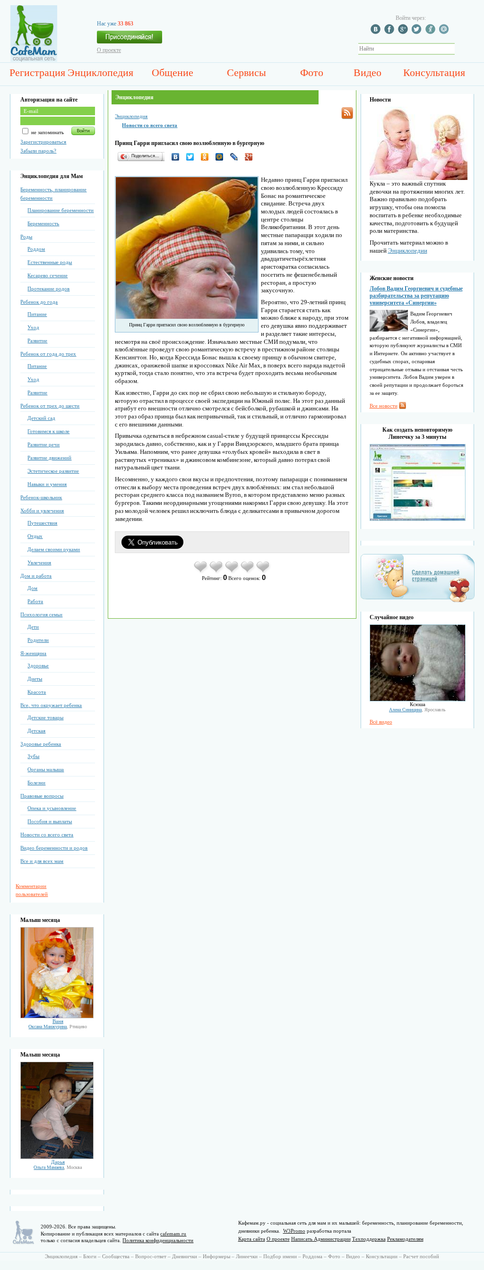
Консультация (434, 72)
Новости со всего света (46, 834)
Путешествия (42, 523)
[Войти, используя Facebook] (390, 32)
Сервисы (246, 72)
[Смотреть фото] (57, 1016)
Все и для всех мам (41, 861)
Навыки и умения (47, 484)
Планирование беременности (60, 210)
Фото (311, 72)
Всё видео (381, 721)
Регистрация (37, 72)
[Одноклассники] (207, 157)
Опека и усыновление (51, 808)
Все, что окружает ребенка (51, 705)
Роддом (36, 249)
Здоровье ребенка (40, 744)
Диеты (34, 679)
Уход (33, 327)
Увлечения (39, 562)
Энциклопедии (407, 250)
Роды (26, 236)
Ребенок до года (39, 302)
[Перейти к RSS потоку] (347, 113)
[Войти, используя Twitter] (418, 32)
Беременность (43, 223)
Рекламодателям (405, 1239)
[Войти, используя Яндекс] (431, 32)
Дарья (58, 1162)
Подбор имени (280, 1256)
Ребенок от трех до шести (49, 406)
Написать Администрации (321, 1239)
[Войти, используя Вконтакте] (377, 32)
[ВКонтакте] (178, 157)
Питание (37, 314)
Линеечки (247, 1256)
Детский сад (41, 418)
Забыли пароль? (38, 150)
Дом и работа (36, 576)
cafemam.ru (173, 1233)
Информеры (216, 1256)
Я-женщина (33, 653)
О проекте (109, 50)
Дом (32, 588)
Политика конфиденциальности (157, 1240)
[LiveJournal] (236, 157)
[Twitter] (192, 157)
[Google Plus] (251, 157)
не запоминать (47, 132)
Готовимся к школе (48, 431)
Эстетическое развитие (53, 471)
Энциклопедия (100, 72)
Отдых (35, 536)
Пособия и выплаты (49, 821)
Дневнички (184, 1256)
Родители (38, 640)
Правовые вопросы (41, 796)
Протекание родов (48, 288)
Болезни (36, 782)
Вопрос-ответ (150, 1256)
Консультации (382, 1256)
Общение (172, 72)
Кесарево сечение (47, 275)
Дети (33, 627)
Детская (36, 730)
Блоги (89, 1256)
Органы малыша (45, 769)
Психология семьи (41, 614)
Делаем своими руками (53, 549)
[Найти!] (460, 49)
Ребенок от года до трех (48, 354)
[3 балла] (232, 572)
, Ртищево (57, 1026)
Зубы (33, 756)
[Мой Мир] (222, 157)
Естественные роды (49, 262)
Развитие (37, 340)
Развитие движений (49, 457)
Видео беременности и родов (53, 848)
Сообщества (116, 1256)
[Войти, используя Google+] (404, 32)
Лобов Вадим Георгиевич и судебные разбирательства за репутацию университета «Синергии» (416, 295)
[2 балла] (217, 572)
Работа (35, 601)
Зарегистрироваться (43, 142)
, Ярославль (417, 709)
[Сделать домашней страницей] (418, 602)
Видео (367, 72)
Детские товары (45, 717)
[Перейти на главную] (33, 60)
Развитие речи (43, 444)
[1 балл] (201, 572)
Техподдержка (369, 1239)
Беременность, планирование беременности (53, 194)
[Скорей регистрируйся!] (129, 39)
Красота (36, 692)
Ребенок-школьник (41, 497)
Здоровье (38, 665)
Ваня (57, 1021)
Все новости (384, 406)
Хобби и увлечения (42, 510)
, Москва (58, 1167)
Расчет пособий (421, 1256)
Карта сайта (251, 1239)
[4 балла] (248, 572)
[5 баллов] (263, 572)
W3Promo (294, 1231)
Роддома (312, 1256)
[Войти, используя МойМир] (445, 32)
